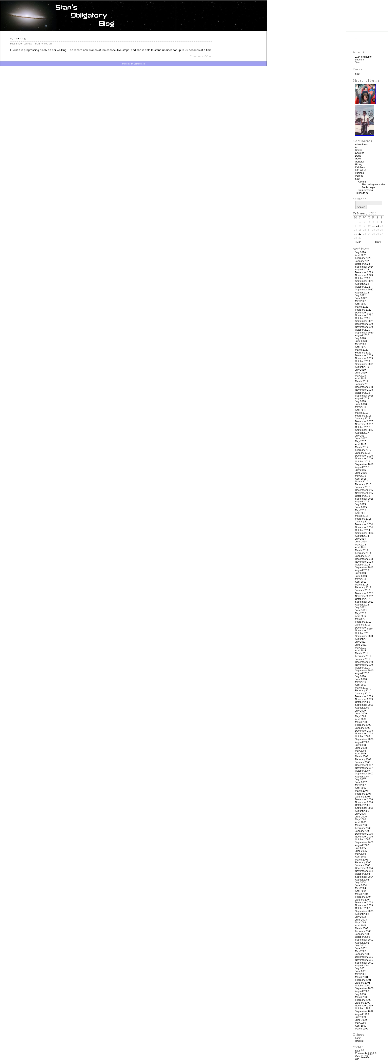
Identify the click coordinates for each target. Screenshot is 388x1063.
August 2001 (362, 965)
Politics (359, 175)
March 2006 (361, 825)
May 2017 (360, 441)
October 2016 (362, 461)
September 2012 (364, 601)
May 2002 (360, 951)
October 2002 (362, 936)
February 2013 (363, 587)
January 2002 (362, 954)
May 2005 (360, 853)
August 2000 (362, 991)
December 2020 (364, 324)
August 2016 (362, 467)
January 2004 (362, 899)
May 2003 (360, 922)
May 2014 (360, 544)
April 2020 (360, 347)
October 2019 (362, 361)
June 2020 (361, 341)
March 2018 (361, 412)
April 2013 (360, 581)
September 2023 (364, 281)
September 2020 (364, 332)
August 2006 (362, 811)
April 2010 (360, 684)
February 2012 (363, 621)
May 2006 (360, 819)
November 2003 (364, 905)
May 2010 (360, 682)
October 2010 (362, 667)
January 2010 (362, 693)
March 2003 (361, 928)
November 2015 (364, 493)
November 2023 (364, 275)
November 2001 (364, 960)
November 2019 (364, 358)
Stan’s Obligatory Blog (134, 16)
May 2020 (360, 344)
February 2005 (363, 862)
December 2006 (364, 799)
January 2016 (362, 487)
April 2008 (360, 753)
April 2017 (360, 444)
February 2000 (363, 1000)
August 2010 (362, 673)
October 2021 (362, 318)
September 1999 (364, 1011)
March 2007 (361, 790)
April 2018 (360, 410)
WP (357, 1059)
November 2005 (364, 836)
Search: (359, 199)
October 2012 (362, 599)
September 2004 (364, 876)
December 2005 (364, 833)
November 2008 (364, 733)
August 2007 (362, 776)
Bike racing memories (373, 184)
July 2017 (360, 435)
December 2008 (364, 730)
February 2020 (363, 352)
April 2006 (360, 822)
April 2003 (360, 925)
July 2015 (360, 504)
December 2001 (364, 956)
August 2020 (362, 335)
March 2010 (361, 687)
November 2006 (364, 802)
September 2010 (364, 670)
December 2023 (364, 272)
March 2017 (361, 447)
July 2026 (360, 252)
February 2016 (363, 484)
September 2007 (364, 773)
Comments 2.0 (365, 1053)
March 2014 (361, 550)
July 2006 (360, 813)
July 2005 (360, 848)
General (359, 161)
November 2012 (364, 596)
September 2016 (364, 464)
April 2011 (360, 650)
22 (359, 233)
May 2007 (360, 785)
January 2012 (362, 624)
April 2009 (360, 719)
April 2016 (360, 478)
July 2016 (360, 470)
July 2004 (360, 882)
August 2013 (362, 570)
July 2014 (360, 538)
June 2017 (361, 438)
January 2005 (362, 865)
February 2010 (363, 690)
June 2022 (361, 298)
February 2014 (363, 553)
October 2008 (362, 736)
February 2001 (363, 980)
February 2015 (363, 518)
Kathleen (360, 167)
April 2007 (360, 788)
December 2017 (364, 421)
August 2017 (362, 432)
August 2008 (362, 742)
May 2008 (360, 750)
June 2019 (361, 372)
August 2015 (362, 501)
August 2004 (362, 879)
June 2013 (361, 576)
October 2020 (362, 329)
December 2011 (364, 627)
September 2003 (364, 911)
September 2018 (364, 395)
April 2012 (360, 616)
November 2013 (364, 561)
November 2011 (364, 630)
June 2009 (361, 713)
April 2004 (360, 891)
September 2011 (364, 636)
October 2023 (362, 278)
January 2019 (362, 384)
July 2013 (360, 573)
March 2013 (361, 584)
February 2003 (363, 931)
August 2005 (362, 845)
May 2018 (360, 407)
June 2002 (361, 948)
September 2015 (364, 498)
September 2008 (364, 739)
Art (356, 147)
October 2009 (362, 702)
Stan (357, 62)
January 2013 (362, 590)
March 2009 (361, 722)
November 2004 (364, 871)
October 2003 (362, 908)
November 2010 (364, 664)
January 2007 (362, 796)
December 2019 (364, 355)
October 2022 (362, 286)
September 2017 (364, 430)
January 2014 (362, 556)
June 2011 (361, 644)
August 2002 (362, 942)
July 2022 (360, 295)
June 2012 (361, 610)
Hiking (358, 164)
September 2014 (364, 533)
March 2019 (361, 381)
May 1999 (360, 1022)
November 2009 (364, 699)
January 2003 (362, 934)
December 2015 (364, 490)
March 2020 (361, 349)
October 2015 (362, 496)
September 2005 (364, 842)
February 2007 (363, 793)
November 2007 (364, 768)
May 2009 (360, 716)
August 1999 (362, 1014)
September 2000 (364, 988)
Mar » (378, 241)
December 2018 (364, 387)
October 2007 (362, 770)
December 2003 (364, 902)
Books (358, 150)
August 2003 (362, 914)
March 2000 (361, 997)
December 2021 (364, 312)
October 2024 (362, 264)
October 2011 (362, 633)
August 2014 (362, 536)
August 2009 (362, 707)
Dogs (358, 155)
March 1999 (361, 1028)
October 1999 (362, 1008)
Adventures (361, 144)
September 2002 (364, 939)
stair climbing (365, 190)
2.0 (359, 1050)
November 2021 (364, 315)
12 (377, 225)
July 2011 (360, 641)
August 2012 (362, 604)
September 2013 (364, 567)
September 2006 (364, 808)
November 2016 (364, 458)
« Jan (358, 241)
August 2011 (362, 639)
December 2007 (364, 765)
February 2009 (363, 724)
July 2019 (360, 369)
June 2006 (361, 816)
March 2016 (361, 481)
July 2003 (360, 916)
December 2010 (364, 662)
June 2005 (361, 851)
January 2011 (362, 659)
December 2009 (364, 696)
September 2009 (364, 704)
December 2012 (364, 593)
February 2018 (363, 415)
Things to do (362, 193)
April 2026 (360, 255)
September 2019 (364, 364)
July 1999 (360, 1017)
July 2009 (360, 710)
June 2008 (361, 748)
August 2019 (362, 367)
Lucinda (28, 43)
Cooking (359, 153)
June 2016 (361, 472)
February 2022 (363, 309)
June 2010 (361, 679)
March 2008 (361, 756)
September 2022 (364, 289)
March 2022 (361, 306)
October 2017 (362, 427)
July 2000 (360, 994)
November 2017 (364, 424)
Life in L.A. (361, 170)
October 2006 (362, 805)
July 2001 (360, 968)
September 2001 (364, 962)
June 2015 (361, 507)
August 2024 (362, 269)
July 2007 (360, 779)
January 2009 (362, 728)
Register (359, 1041)
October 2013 (362, 564)
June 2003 (361, 919)
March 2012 (361, 619)
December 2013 (364, 559)
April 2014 (360, 547)
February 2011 (363, 656)
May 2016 (360, 476)
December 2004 (364, 868)
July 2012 (360, 607)
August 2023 (362, 284)
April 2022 (360, 304)
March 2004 (361, 894)
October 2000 (362, 985)
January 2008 (362, 762)
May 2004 (360, 888)
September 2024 (364, 266)
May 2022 (360, 301)
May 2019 (360, 375)
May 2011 (360, 647)
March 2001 (361, 977)
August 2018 (362, 398)
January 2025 (362, 261)
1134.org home (363, 56)
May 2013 (360, 579)
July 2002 (360, 945)
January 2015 (362, 521)
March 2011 (361, 653)
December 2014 (364, 524)
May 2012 (360, 613)
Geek (358, 158)
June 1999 (361, 1020)
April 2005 (360, 856)
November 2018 (364, 389)
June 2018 (361, 404)
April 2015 (360, 513)
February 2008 (363, 759)
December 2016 (364, 455)
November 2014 (364, 527)
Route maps (368, 187)
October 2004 (362, 873)
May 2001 (360, 974)
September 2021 (364, 321)
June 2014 (361, 541)
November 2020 (364, 327)
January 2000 (362, 1002)
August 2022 (362, 292)
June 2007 (361, 782)
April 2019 (360, 378)
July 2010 (360, 676)
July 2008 (360, 745)
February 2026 (363, 258)
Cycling (362, 181)
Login (358, 1038)
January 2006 (362, 831)
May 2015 (360, 510)
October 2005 (362, 839)
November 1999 (364, 1005)
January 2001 (362, 982)
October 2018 (362, 392)
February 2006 (363, 828)
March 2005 (361, 859)
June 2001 (361, 971)
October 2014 (362, 530)
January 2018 (362, 418)
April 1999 (360, 1025)
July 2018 (360, 401)
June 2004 (361, 885)
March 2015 (361, 516)
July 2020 (360, 338)
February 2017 (363, 450)
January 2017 (362, 452)
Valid (362, 1056)
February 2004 (363, 896)
